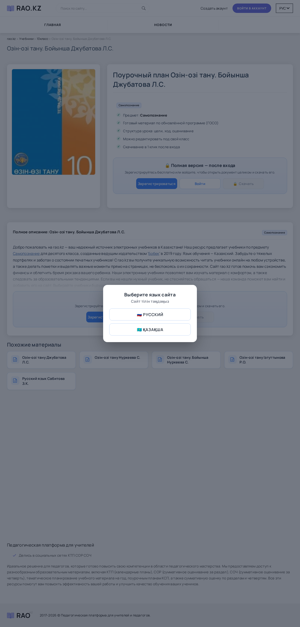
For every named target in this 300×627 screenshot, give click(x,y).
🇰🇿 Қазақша (150, 329)
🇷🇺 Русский (150, 314)
